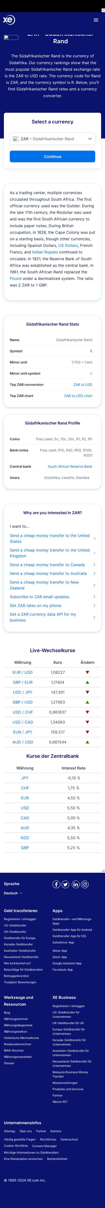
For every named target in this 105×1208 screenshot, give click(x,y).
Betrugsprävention (16, 976)
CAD (25, 817)
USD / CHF (23, 712)
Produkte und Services (68, 1089)
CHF (25, 787)
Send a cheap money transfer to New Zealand (44, 585)
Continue (52, 156)
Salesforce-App (63, 942)
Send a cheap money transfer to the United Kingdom (50, 553)
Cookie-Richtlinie (16, 1146)
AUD (25, 827)
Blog (7, 1012)
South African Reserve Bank (70, 466)
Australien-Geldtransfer (20, 950)
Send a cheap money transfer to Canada (47, 564)
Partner (57, 1095)
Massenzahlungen (65, 1083)
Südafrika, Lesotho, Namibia (66, 477)
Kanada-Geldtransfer (18, 944)
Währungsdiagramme (18, 1025)
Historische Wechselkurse (21, 1038)
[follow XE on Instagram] (85, 888)
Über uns (26, 1131)
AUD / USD (22, 742)
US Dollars (68, 245)
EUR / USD (23, 672)
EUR (25, 797)
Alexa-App (59, 950)
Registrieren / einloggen (20, 919)
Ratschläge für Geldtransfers (23, 969)
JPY (25, 778)
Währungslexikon (15, 1031)
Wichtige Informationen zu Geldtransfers (31, 1152)
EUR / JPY (22, 732)
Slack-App (59, 957)
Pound (15, 278)
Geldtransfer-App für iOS (69, 936)
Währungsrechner (16, 1019)
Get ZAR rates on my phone (35, 605)
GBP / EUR (22, 682)
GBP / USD (23, 702)
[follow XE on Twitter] (65, 888)
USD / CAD (22, 722)
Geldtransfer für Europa (19, 938)
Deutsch (11, 893)
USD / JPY (22, 692)
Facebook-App (62, 969)
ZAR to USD (83, 384)
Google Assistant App (67, 963)
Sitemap (9, 1131)
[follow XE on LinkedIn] (76, 888)
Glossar (9, 1063)
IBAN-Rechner (14, 1050)
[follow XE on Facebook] (56, 888)
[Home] (9, 20)
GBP (25, 847)
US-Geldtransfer (15, 925)
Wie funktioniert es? (17, 963)
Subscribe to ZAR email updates (39, 596)
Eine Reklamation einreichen (23, 1159)
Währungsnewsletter (18, 1057)
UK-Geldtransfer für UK (68, 1023)
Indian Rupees (45, 252)
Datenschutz (69, 1139)
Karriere (56, 1131)
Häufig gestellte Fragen (20, 1139)
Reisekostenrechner (17, 1044)
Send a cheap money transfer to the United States (50, 538)
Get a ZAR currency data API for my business (43, 617)
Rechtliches (48, 1139)
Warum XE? (60, 1102)
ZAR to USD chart (78, 396)
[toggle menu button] (96, 20)
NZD (25, 837)
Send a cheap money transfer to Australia (48, 573)
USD (25, 807)
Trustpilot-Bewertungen (20, 982)
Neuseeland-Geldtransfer (21, 957)
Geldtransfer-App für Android (72, 930)
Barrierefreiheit (57, 1159)
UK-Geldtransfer (15, 931)
